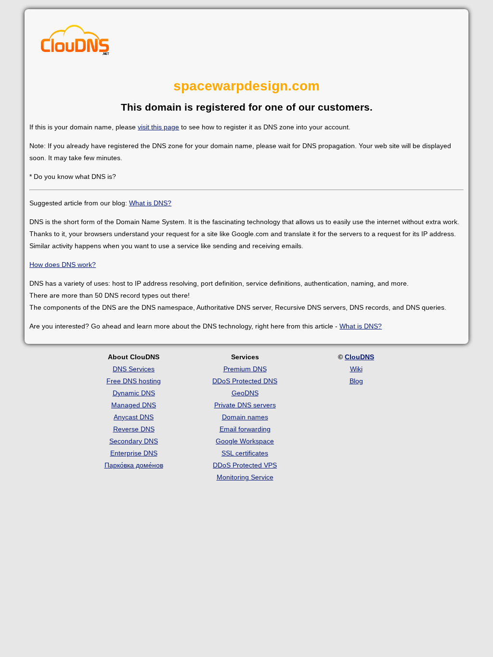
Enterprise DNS (133, 453)
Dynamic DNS (134, 393)
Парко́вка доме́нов (133, 465)
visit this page (158, 127)
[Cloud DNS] (75, 42)
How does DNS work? (62, 264)
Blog (356, 381)
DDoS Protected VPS (245, 465)
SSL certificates (244, 453)
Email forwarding (245, 429)
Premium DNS (245, 369)
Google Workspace (245, 441)
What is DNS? (150, 203)
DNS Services (134, 369)
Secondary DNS (133, 441)
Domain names (245, 417)
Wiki (356, 369)
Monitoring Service (245, 477)
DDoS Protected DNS (244, 381)
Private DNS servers (245, 405)
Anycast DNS (134, 417)
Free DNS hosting (133, 381)
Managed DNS (133, 405)
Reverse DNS (134, 429)
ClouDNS (359, 357)
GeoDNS (245, 393)
